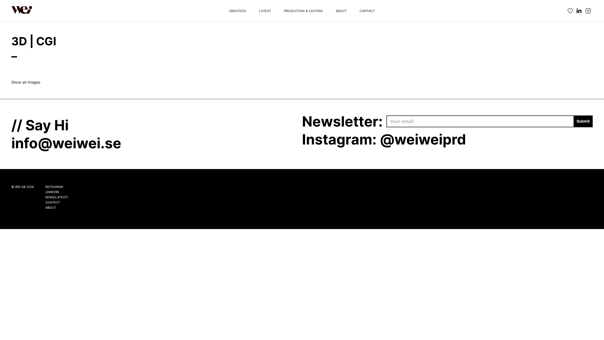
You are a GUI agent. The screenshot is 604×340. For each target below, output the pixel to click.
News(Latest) (56, 197)
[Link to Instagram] (588, 11)
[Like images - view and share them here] (570, 11)
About (341, 11)
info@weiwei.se (66, 143)
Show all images (25, 82)
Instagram (54, 187)
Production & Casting (303, 11)
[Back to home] (22, 11)
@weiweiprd (423, 139)
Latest (265, 11)
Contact (367, 11)
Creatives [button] (237, 11)
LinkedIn (52, 192)
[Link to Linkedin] (579, 11)
